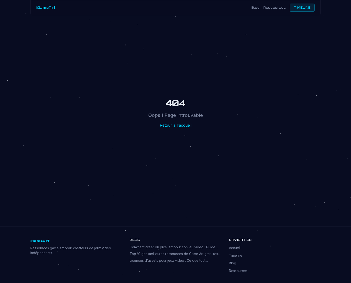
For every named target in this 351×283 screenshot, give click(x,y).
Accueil (234, 248)
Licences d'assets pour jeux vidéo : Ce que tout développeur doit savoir (167, 260)
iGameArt (46, 7)
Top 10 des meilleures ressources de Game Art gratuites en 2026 (174, 254)
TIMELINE (302, 7)
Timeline (235, 255)
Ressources (274, 7)
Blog (255, 7)
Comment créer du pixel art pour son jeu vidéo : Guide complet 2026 (172, 247)
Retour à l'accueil (175, 125)
